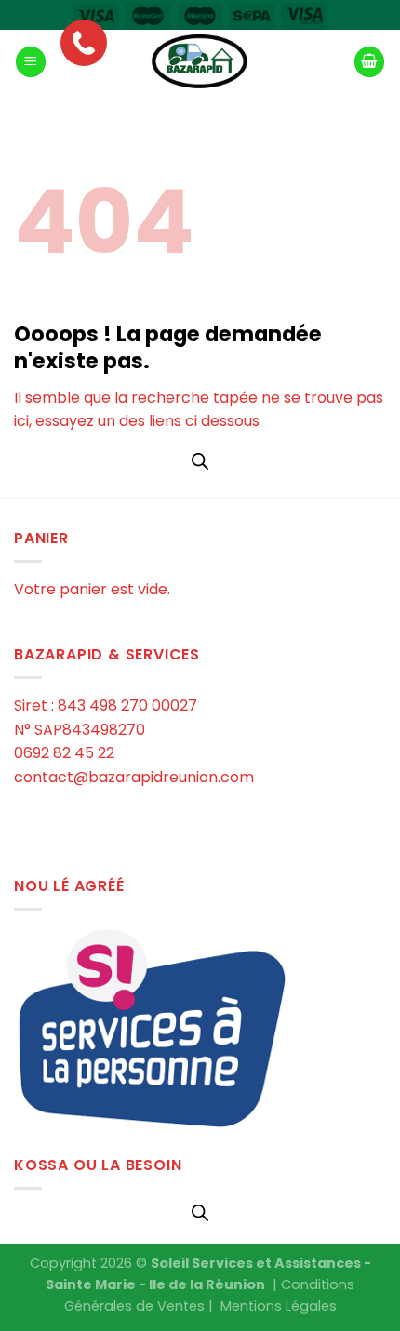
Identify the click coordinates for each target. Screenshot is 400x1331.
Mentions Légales (278, 1306)
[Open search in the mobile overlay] (200, 461)
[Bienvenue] (200, 62)
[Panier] (369, 62)
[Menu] (31, 62)
